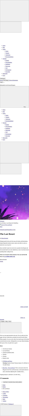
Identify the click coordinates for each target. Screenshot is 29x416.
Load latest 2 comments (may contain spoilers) (12, 382)
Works (4, 49)
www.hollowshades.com (9, 256)
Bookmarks (3, 78)
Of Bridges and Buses (7, 361)
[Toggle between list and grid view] (10, 327)
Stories (6, 51)
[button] (14, 307)
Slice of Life (12, 229)
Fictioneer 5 (11, 404)
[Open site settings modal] (10, 27)
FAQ (6, 68)
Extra (10, 321)
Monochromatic (4, 238)
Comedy (5, 229)
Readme (7, 60)
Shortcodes (7, 66)
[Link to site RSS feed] (10, 42)
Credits (4, 393)
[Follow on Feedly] (10, 283)
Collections (7, 55)
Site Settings (5, 80)
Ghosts (1, 261)
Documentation (8, 62)
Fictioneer (2, 221)
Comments (5, 395)
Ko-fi (4, 75)
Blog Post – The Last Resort (9, 367)
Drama (8, 229)
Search (1, 80)
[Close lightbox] (10, 410)
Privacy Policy (6, 391)
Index (4, 399)
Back (2, 82)
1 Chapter (2, 321)
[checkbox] (14, 10)
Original (2, 229)
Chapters (7, 53)
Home (4, 45)
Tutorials (4, 58)
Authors (4, 401)
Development (8, 69)
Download (7, 71)
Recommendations (9, 56)
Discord (11, 80)
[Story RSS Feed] (11, 272)
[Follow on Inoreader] (10, 294)
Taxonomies (5, 397)
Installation (7, 64)
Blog (4, 47)
